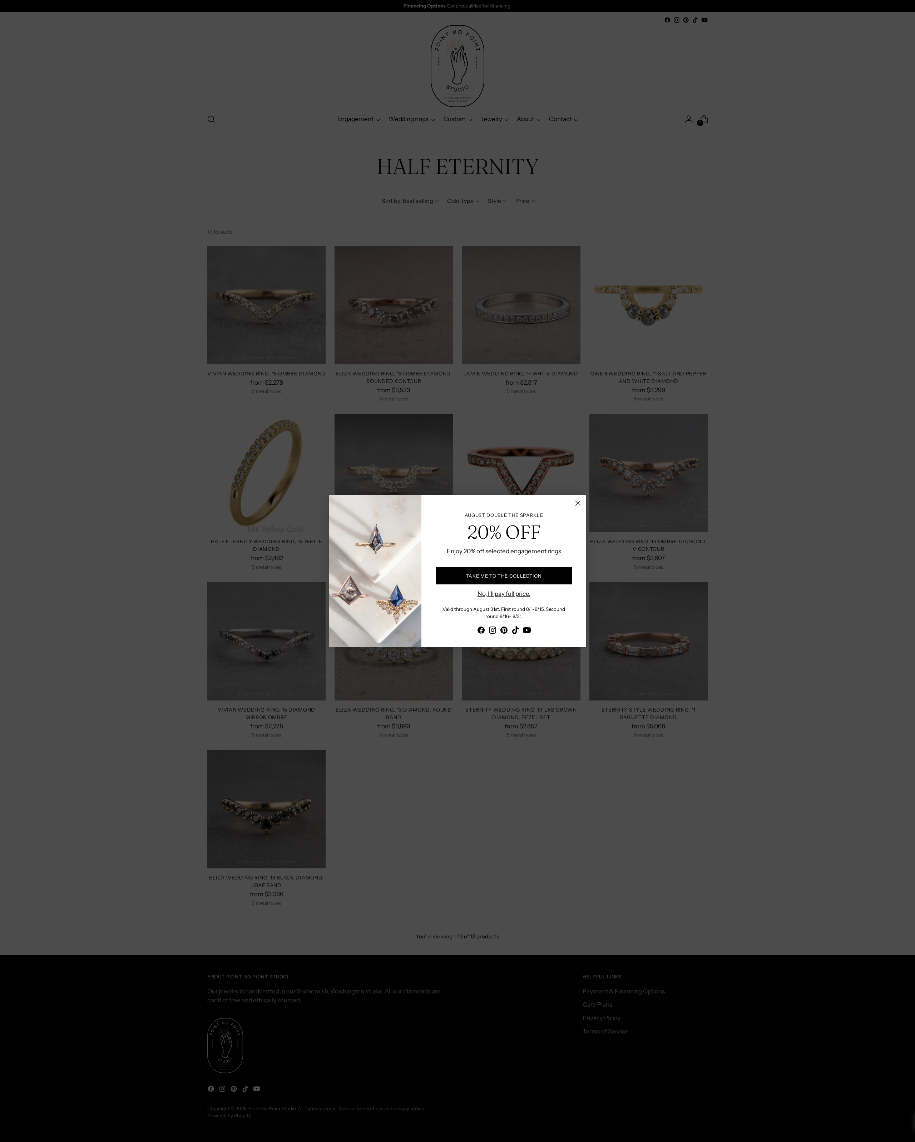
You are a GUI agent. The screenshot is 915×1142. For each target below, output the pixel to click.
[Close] (577, 503)
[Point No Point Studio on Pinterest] (504, 631)
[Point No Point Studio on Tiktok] (515, 631)
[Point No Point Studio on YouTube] (527, 631)
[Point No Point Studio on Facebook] (481, 631)
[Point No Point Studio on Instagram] (492, 631)
